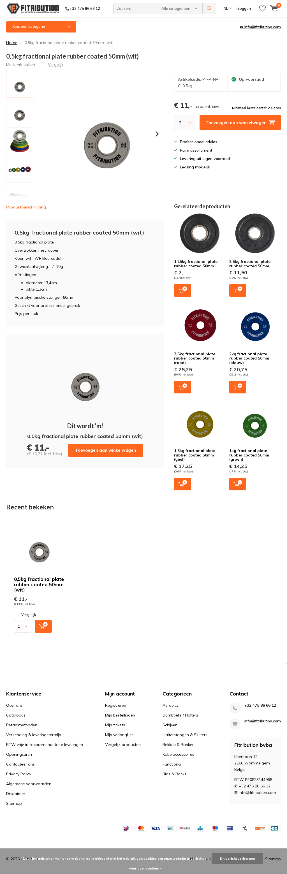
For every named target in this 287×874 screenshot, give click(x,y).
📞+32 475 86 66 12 (82, 8)
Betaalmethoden (21, 724)
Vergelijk (28, 614)
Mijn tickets (115, 724)
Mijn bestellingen (120, 715)
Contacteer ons (20, 764)
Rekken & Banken (179, 744)
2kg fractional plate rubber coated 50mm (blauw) (249, 358)
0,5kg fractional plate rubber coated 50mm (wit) (39, 584)
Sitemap (14, 803)
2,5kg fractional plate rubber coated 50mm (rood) (194, 358)
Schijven (170, 724)
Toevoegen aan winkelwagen (105, 450)
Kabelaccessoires (178, 754)
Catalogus (16, 715)
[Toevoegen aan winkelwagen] (43, 626)
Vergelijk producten (123, 744)
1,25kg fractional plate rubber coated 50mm (195, 263)
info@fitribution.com (262, 721)
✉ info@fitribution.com (260, 26)
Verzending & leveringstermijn (33, 734)
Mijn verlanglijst (119, 734)
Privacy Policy (18, 773)
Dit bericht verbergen (237, 858)
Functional (172, 764)
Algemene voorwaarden (28, 783)
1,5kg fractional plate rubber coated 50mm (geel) (194, 455)
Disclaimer (15, 793)
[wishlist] (262, 8)
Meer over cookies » (144, 868)
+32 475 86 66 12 (260, 705)
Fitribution (26, 64)
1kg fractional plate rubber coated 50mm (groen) (249, 455)
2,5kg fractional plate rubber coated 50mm (249, 263)
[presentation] (157, 134)
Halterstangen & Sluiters (185, 734)
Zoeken (209, 8)
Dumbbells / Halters (180, 715)
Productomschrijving (26, 207)
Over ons (14, 705)
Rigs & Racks (174, 773)
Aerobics (171, 705)
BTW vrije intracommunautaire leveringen (44, 744)
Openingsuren (19, 754)
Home (11, 42)
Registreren (115, 705)
